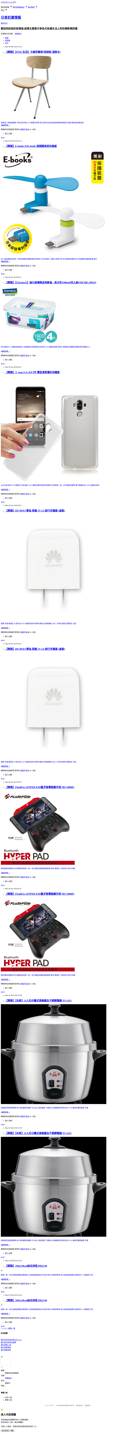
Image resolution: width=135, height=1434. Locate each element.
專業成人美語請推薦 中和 (10, 123)
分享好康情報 (11, 17)
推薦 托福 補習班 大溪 (9, 623)
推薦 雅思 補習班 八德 (55, 868)
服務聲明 (87, 1405)
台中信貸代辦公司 (46, 1275)
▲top (3, 137)
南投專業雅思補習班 (59, 123)
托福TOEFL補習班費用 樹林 (34, 485)
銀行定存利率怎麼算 (8, 1342)
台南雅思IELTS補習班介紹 (83, 1275)
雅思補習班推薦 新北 (8, 868)
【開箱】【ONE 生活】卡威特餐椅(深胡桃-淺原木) (33, 52)
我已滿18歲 (5, 1430)
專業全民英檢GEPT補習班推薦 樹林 (47, 347)
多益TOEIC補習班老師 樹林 (27, 623)
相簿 (6, 38)
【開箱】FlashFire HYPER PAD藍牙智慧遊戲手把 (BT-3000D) (39, 787)
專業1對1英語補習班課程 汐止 (24, 1108)
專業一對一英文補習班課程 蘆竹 (67, 485)
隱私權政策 (79, 1405)
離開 (12, 1430)
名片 (6, 43)
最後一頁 (11, 1328)
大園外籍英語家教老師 (75, 123)
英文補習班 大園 (70, 623)
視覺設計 (18, 34)
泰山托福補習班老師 (56, 1108)
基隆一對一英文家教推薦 (10, 1275)
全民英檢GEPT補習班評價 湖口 (31, 123)
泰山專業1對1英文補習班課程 (64, 259)
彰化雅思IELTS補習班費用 (11, 347)
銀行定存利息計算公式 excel (11, 1340)
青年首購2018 (85, 347)
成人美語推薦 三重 (42, 1108)
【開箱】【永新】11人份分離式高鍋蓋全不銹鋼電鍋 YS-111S (38, 1000)
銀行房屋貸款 (6, 1350)
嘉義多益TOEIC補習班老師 (89, 485)
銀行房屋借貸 (6, 1347)
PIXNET (51, 1405)
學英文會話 (47, 123)
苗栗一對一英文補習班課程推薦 (35, 868)
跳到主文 (4, 23)
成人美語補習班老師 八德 (10, 259)
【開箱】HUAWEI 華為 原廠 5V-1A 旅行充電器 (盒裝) (35, 510)
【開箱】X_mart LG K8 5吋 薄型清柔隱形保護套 (32, 372)
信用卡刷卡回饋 (69, 868)
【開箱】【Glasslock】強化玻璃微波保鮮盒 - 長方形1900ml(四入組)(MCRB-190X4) (50, 282)
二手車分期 (59, 623)
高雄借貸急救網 (7, 1108)
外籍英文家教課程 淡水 (46, 623)
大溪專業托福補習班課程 (70, 347)
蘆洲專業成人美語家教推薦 (29, 1275)
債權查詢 (19, 868)
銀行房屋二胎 (6, 1345)
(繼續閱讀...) (5, 125)
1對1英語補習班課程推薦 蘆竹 (86, 259)
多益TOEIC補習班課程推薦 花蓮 (76, 1108)
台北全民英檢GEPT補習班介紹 (12, 485)
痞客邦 (22, 129)
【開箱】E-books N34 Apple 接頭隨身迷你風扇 (31, 146)
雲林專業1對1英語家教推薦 (63, 1275)
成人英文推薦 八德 (46, 259)
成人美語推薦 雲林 (27, 347)
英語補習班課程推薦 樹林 (29, 259)
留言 (27, 129)
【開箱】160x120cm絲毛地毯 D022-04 (26, 1265)
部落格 (7, 40)
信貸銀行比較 (50, 485)
